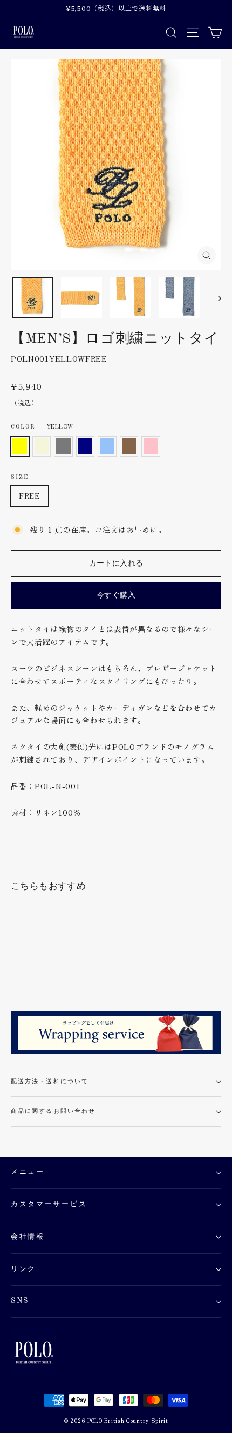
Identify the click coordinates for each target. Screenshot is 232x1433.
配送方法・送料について (49, 1081)
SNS (20, 1301)
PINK (151, 446)
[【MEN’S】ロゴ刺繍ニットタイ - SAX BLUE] (64, 968)
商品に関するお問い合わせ (53, 1111)
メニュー (28, 1172)
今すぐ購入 (116, 595)
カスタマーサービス (49, 1204)
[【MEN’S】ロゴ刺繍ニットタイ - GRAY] (40, 968)
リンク (23, 1269)
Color (42, 426)
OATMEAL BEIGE (42, 446)
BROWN (129, 446)
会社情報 (28, 1236)
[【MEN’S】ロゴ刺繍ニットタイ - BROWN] (76, 968)
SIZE (20, 477)
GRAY (63, 446)
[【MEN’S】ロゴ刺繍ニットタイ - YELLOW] (17, 968)
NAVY (85, 446)
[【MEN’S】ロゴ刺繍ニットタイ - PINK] (88, 968)
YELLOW (20, 446)
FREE (29, 496)
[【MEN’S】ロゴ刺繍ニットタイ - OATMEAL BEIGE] (28, 968)
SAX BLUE (107, 446)
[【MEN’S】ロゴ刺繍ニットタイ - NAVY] (52, 968)
